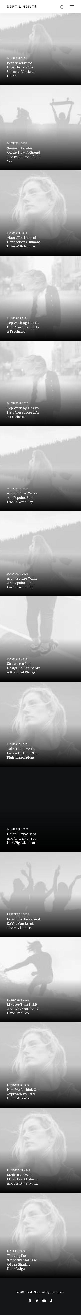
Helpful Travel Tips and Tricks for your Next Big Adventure (22, 838)
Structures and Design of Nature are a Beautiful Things (23, 667)
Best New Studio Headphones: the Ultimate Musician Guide (21, 69)
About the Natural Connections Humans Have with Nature (23, 241)
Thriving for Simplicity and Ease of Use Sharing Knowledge (22, 1262)
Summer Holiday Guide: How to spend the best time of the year (23, 154)
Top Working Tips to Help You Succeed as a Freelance (23, 327)
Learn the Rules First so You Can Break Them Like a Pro (23, 923)
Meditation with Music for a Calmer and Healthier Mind (22, 1179)
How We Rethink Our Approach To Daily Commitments (23, 1093)
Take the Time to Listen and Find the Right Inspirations (23, 753)
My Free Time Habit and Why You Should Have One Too (23, 1008)
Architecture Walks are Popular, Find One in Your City (22, 497)
